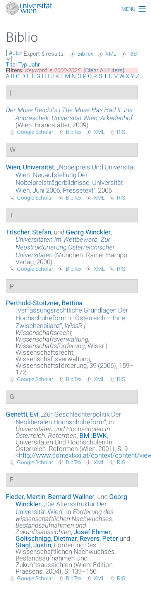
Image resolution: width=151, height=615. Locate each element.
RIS (133, 54)
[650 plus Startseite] (75, 9)
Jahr (34, 64)
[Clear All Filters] (104, 70)
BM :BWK (93, 435)
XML (110, 54)
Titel (11, 64)
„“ (75, 178)
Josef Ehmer (92, 532)
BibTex (85, 54)
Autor (15, 53)
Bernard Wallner (71, 497)
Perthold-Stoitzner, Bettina (44, 303)
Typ (22, 64)
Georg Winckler (88, 232)
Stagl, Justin (33, 545)
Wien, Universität (30, 167)
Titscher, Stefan (28, 232)
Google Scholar (35, 132)
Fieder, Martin (25, 497)
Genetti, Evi (22, 414)
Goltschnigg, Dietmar (46, 538)
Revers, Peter (99, 538)
